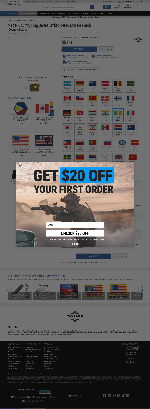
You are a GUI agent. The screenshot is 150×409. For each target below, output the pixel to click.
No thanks (75, 244)
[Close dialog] (20, 166)
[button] (75, 235)
